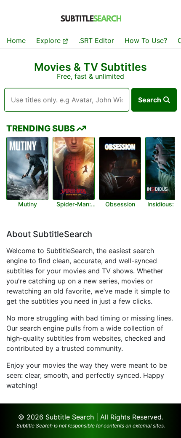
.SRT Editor (96, 40)
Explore (49, 40)
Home (16, 40)
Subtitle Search (69, 417)
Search (149, 100)
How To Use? (146, 40)
